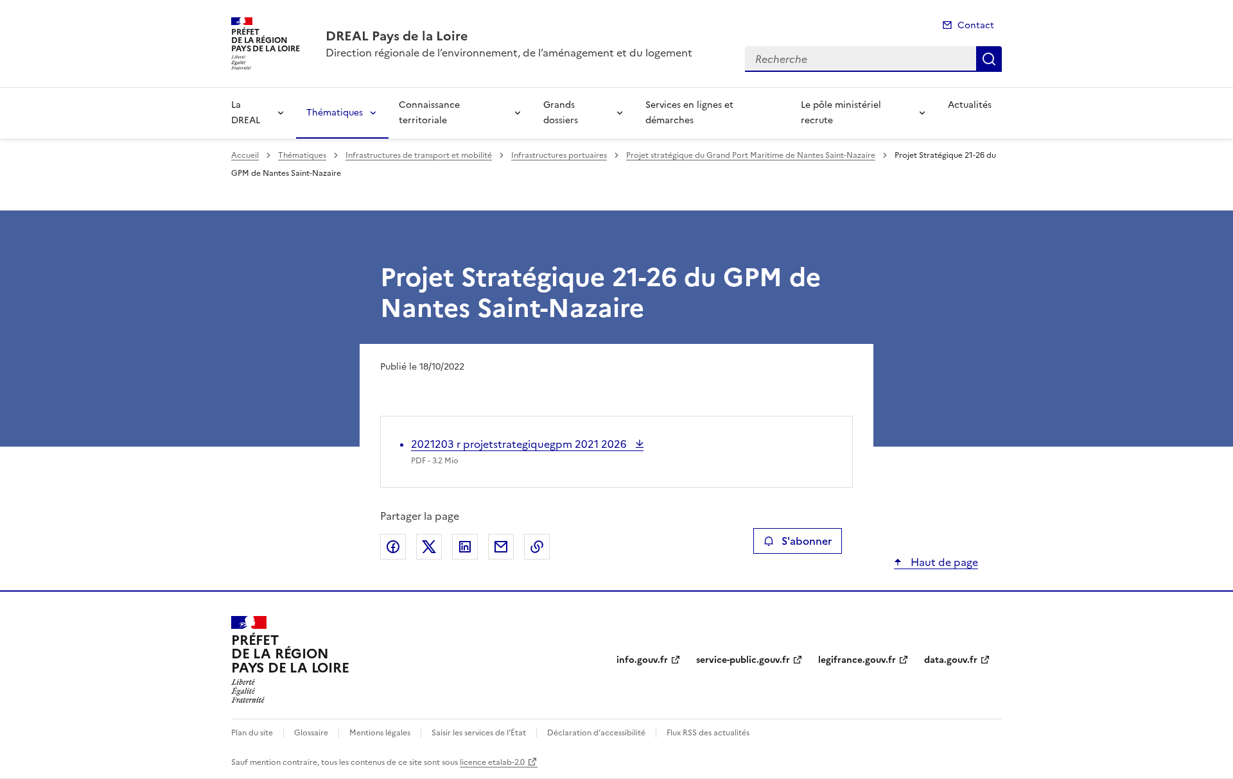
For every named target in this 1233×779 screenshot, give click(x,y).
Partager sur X (429, 547)
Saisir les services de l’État (479, 733)
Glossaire (311, 733)
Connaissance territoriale (429, 112)
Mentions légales (379, 733)
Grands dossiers (560, 112)
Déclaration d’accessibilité (596, 733)
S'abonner (807, 541)
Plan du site (252, 733)
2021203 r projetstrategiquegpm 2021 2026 (520, 444)
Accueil (245, 155)
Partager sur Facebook (393, 547)
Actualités (970, 105)
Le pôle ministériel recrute (841, 112)
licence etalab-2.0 (492, 762)
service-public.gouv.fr (743, 660)
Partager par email (501, 547)
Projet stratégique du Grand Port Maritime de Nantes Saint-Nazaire (750, 155)
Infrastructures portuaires (559, 155)
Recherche (989, 59)
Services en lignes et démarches (689, 112)
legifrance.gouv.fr (857, 660)
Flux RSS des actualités (708, 733)
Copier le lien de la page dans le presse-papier (537, 547)
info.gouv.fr (642, 660)
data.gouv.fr (950, 660)
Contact (976, 25)
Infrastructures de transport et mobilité (418, 155)
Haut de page (943, 562)
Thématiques (334, 112)
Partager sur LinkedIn (465, 547)
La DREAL (245, 112)
